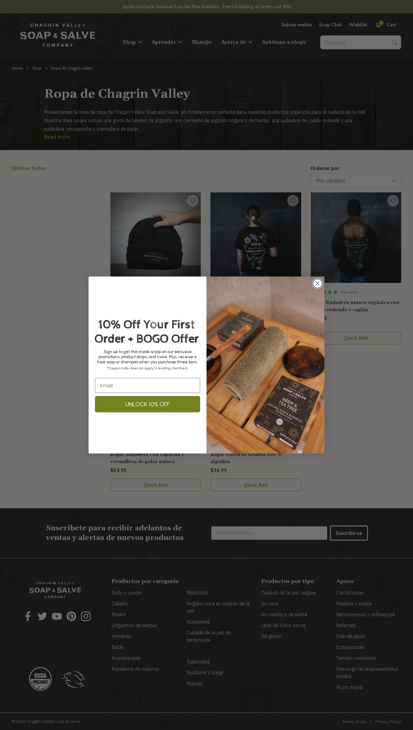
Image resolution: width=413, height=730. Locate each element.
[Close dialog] (317, 283)
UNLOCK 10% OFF (147, 404)
